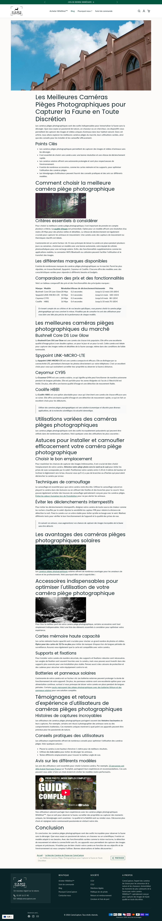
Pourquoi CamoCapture (68, 892)
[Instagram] (33, 916)
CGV (92, 881)
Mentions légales (97, 888)
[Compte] (143, 11)
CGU (92, 884)
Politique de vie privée (99, 892)
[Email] (37, 916)
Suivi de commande (103, 11)
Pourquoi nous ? (85, 11)
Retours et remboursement (101, 895)
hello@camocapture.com (26, 899)
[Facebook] (29, 916)
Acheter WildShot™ (59, 11)
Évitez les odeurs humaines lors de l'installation (56, 496)
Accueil (40, 855)
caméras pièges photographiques (53, 571)
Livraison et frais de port (99, 899)
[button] (139, 11)
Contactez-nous (65, 895)
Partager (119, 858)
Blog (73, 11)
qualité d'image (61, 228)
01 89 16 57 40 (23, 895)
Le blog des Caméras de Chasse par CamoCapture (64, 855)
